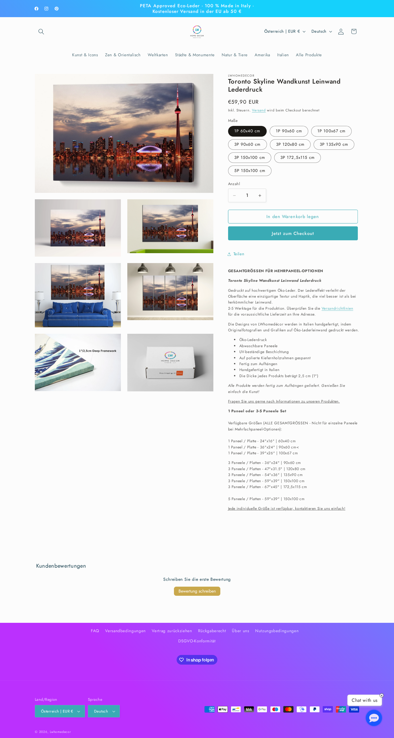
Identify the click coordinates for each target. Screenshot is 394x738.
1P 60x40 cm (247, 131)
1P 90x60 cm (289, 131)
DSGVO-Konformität (196, 641)
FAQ (95, 631)
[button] (41, 31)
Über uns (240, 631)
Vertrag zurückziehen (172, 631)
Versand (259, 110)
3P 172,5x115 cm (297, 157)
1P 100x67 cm (331, 131)
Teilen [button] (238, 254)
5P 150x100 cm (249, 171)
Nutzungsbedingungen (277, 631)
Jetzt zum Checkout (293, 233)
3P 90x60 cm (247, 144)
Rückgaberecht (212, 631)
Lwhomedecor (60, 731)
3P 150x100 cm (249, 157)
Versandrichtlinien (337, 308)
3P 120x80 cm (290, 144)
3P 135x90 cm (334, 144)
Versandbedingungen (125, 631)
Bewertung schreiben (197, 591)
